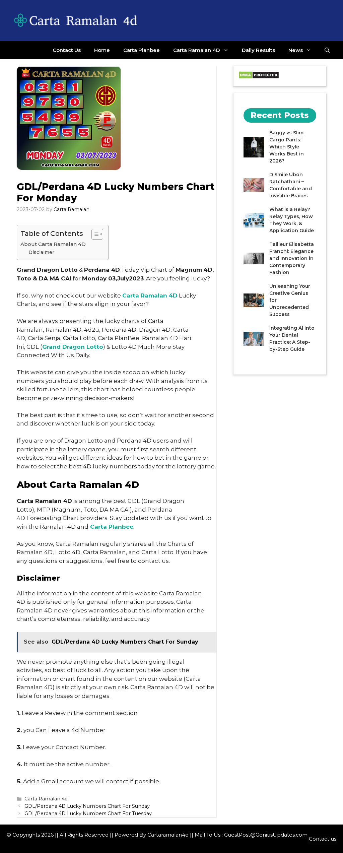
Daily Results (258, 50)
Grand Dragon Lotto (72, 346)
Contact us (322, 839)
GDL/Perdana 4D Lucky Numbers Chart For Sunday (87, 806)
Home (102, 50)
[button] (327, 50)
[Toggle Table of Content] (93, 234)
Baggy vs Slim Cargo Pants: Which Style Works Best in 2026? (286, 147)
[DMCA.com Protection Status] (258, 77)
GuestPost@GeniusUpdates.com (265, 835)
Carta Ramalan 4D (196, 50)
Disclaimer (41, 252)
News (295, 50)
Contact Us (67, 50)
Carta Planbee (141, 50)
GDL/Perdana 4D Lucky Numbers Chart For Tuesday (88, 813)
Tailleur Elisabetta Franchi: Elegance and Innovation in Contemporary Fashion (291, 258)
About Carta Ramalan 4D (53, 244)
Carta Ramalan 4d (46, 799)
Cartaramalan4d (168, 835)
